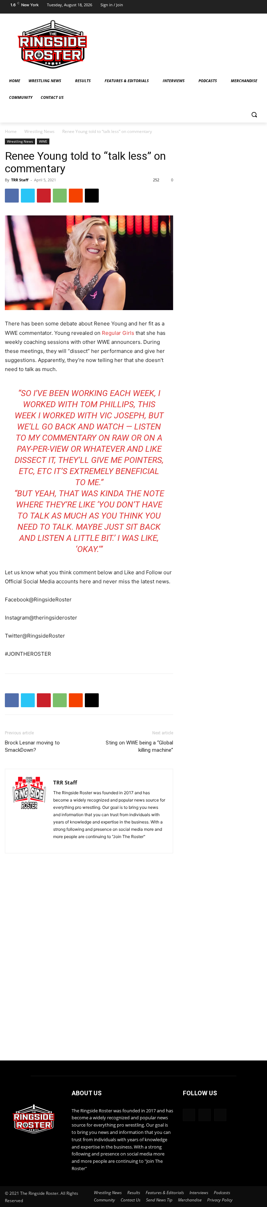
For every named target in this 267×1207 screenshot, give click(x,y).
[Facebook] (229, 7)
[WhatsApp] (60, 196)
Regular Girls (117, 333)
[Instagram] (243, 7)
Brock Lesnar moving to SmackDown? (32, 746)
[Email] (92, 196)
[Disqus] (89, 964)
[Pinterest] (44, 196)
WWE (43, 141)
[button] (254, 114)
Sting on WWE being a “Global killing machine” (139, 746)
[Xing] (59, 843)
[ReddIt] (76, 196)
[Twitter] (256, 7)
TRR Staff (20, 179)
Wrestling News (39, 131)
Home (11, 131)
